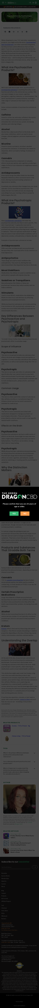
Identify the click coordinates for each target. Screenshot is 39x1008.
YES (14, 513)
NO (25, 513)
